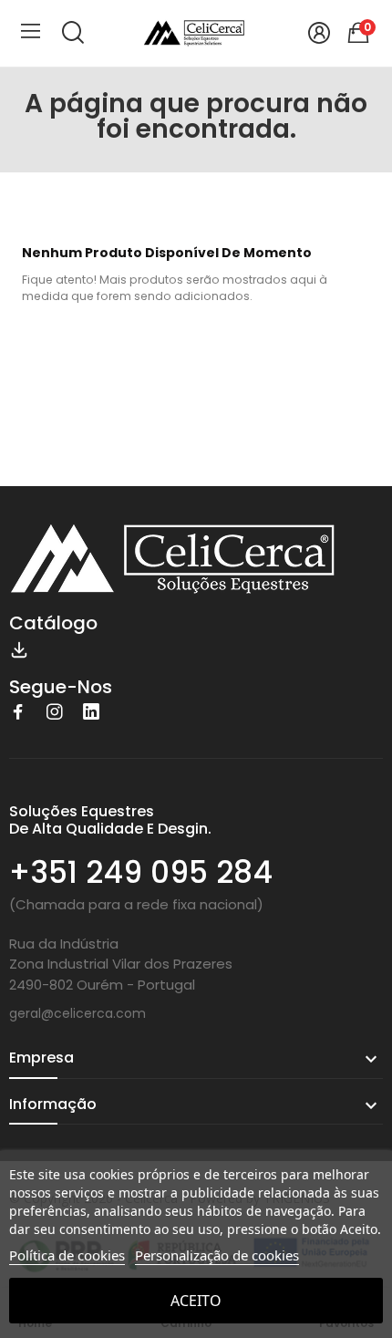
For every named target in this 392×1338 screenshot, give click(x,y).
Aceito (196, 1301)
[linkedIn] (91, 712)
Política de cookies (67, 1255)
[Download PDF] (19, 648)
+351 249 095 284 (141, 872)
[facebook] (18, 712)
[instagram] (55, 712)
